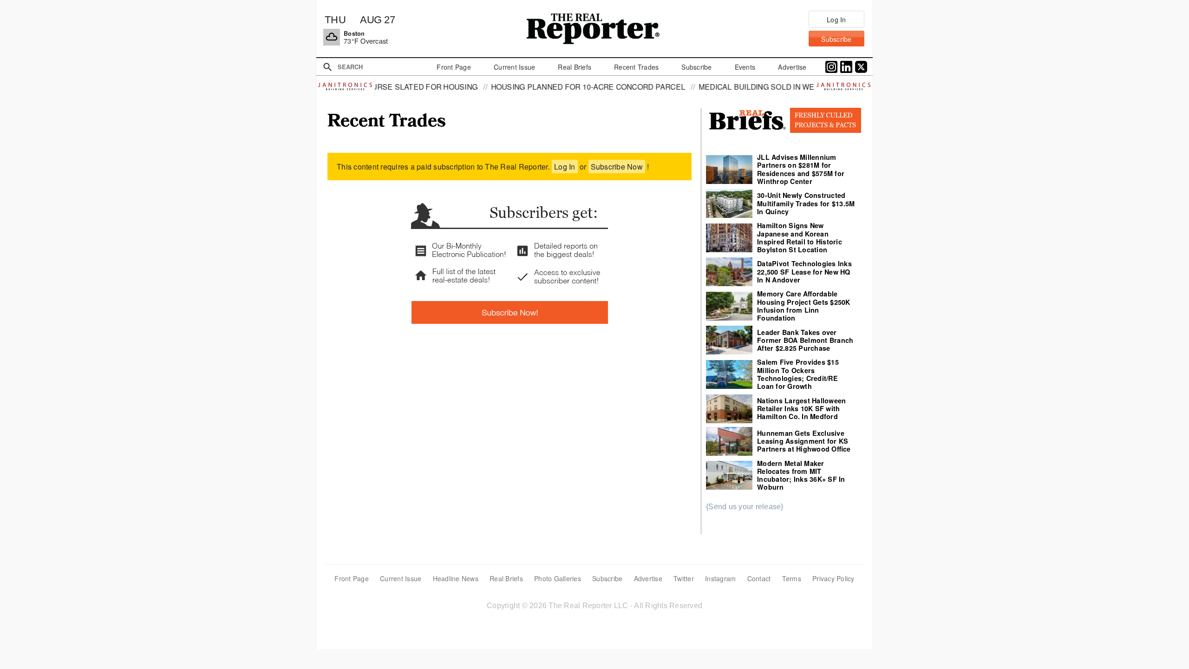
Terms (791, 578)
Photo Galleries (557, 578)
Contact (759, 578)
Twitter (683, 578)
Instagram (720, 578)
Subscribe (607, 578)
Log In (564, 166)
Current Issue (400, 578)
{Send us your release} (745, 507)
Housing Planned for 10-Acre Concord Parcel (554, 86)
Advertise (648, 578)
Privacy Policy (833, 578)
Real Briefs (506, 578)
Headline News (455, 578)
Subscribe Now (617, 166)
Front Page (351, 578)
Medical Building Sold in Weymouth (739, 86)
